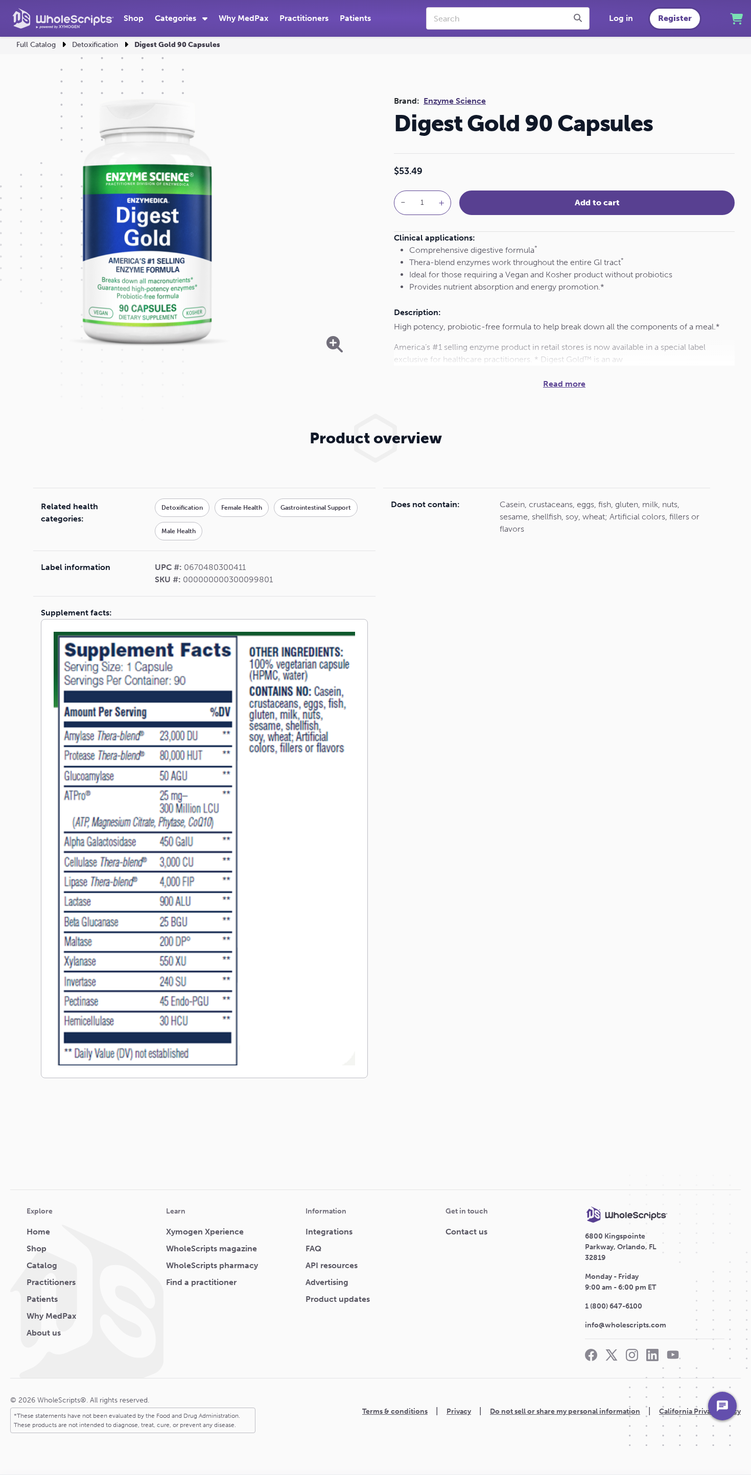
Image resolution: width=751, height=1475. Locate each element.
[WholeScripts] (63, 18)
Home (38, 1231)
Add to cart (597, 202)
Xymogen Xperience (205, 1231)
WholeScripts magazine (211, 1248)
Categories (176, 18)
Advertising (327, 1282)
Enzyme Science (455, 101)
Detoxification (95, 44)
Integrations (329, 1231)
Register (675, 18)
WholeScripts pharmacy (212, 1265)
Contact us (466, 1231)
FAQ (313, 1248)
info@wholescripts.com (625, 1325)
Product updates (338, 1299)
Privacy (459, 1411)
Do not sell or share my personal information (565, 1411)
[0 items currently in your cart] (736, 19)
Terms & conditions (395, 1411)
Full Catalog (36, 44)
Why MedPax (243, 18)
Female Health (241, 507)
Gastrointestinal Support (315, 507)
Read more (564, 384)
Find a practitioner (201, 1282)
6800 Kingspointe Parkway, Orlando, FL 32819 (620, 1247)
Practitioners (303, 18)
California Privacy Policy (700, 1411)
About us (44, 1333)
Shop (134, 18)
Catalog (42, 1265)
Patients (355, 18)
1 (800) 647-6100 (613, 1306)
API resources (332, 1265)
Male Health (178, 531)
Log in (621, 18)
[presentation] (579, 18)
